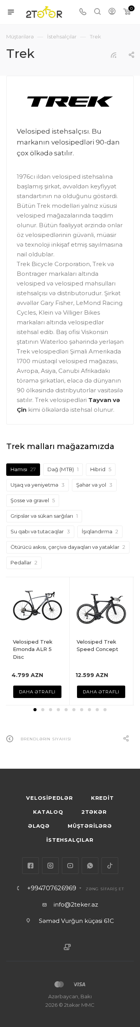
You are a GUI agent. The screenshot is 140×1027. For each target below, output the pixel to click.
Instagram (50, 865)
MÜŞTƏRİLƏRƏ (90, 826)
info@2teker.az (76, 904)
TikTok (110, 865)
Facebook (30, 865)
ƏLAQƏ (39, 826)
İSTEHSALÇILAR (69, 840)
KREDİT (102, 798)
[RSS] (113, 55)
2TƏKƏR (94, 812)
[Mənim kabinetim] (112, 12)
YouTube (70, 865)
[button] (35, 709)
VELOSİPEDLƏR (49, 798)
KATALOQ (48, 812)
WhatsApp (90, 865)
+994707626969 (51, 888)
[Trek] (70, 101)
